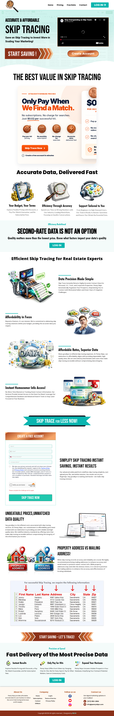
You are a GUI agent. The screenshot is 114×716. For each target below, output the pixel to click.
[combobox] (11, 457)
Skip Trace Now (35, 148)
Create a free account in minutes (39, 155)
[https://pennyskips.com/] (12, 5)
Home (50, 5)
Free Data (71, 5)
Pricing (60, 5)
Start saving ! (22, 54)
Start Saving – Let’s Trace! (57, 637)
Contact (83, 5)
